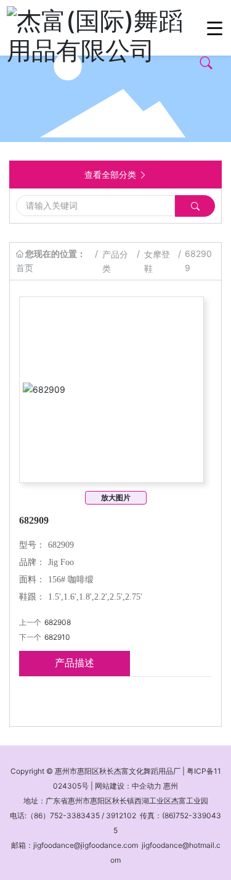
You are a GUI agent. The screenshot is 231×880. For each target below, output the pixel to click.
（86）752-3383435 (63, 815)
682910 (57, 637)
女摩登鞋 (157, 261)
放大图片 (116, 497)
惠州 (170, 785)
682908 (57, 622)
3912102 (121, 815)
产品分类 (115, 261)
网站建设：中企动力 (128, 785)
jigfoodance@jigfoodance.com (85, 845)
